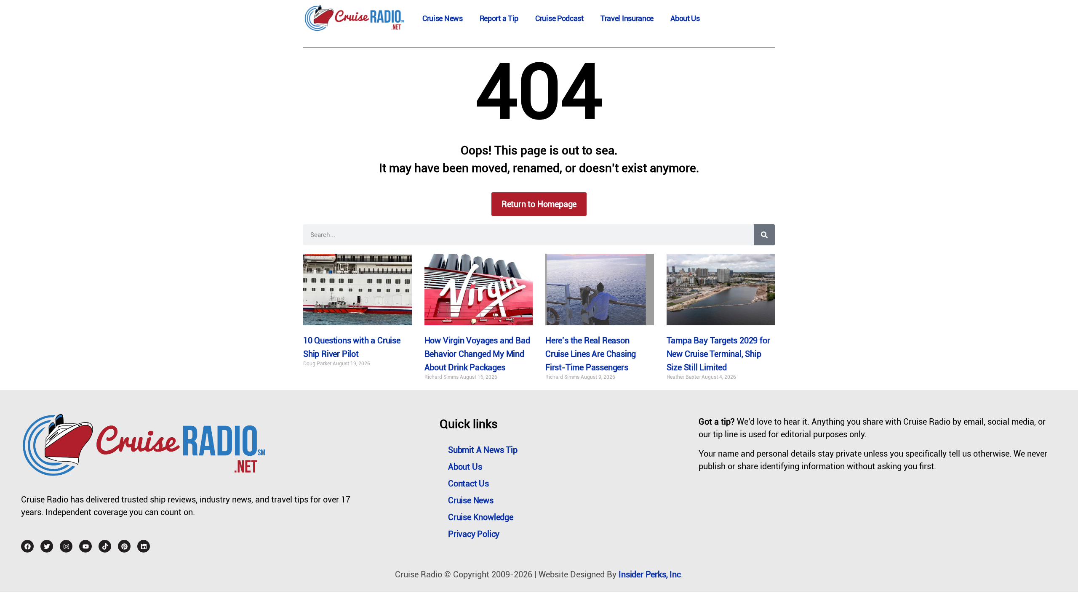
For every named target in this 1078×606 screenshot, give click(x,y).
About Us (685, 18)
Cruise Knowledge (480, 517)
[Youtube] (85, 546)
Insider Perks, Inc (649, 574)
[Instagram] (66, 546)
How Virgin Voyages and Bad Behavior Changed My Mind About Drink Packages (477, 353)
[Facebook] (27, 546)
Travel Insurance (627, 18)
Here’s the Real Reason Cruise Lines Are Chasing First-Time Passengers (590, 353)
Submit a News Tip (483, 450)
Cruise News (442, 18)
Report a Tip (499, 18)
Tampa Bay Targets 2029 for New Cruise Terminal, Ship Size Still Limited (718, 353)
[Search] (764, 234)
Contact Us (468, 483)
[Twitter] (46, 546)
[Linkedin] (143, 546)
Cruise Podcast (559, 18)
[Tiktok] (105, 546)
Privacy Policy (473, 534)
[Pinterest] (124, 546)
